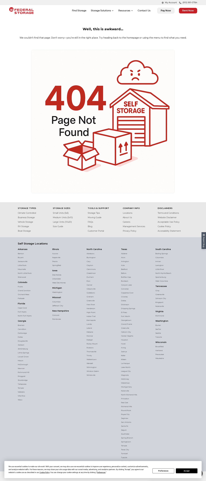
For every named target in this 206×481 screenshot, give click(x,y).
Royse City (125, 414)
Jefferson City (57, 306)
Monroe (90, 336)
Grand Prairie (126, 324)
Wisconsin (160, 342)
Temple (21, 388)
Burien (158, 325)
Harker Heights (127, 336)
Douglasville (23, 341)
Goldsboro (91, 293)
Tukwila (158, 337)
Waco (20, 400)
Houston (124, 340)
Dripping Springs (128, 308)
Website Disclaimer (167, 217)
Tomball (124, 453)
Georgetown (126, 320)
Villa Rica (21, 396)
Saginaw (124, 418)
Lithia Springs (23, 353)
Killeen (123, 359)
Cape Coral (22, 308)
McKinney (125, 379)
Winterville (91, 375)
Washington (57, 292)
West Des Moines (59, 283)
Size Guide (58, 226)
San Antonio (126, 422)
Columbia (56, 302)
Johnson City (160, 298)
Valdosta (21, 392)
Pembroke (56, 319)
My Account (171, 2)
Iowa (54, 270)
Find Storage (79, 10)
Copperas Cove (127, 293)
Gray (157, 290)
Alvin (123, 257)
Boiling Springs (161, 253)
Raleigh (90, 340)
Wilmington (92, 367)
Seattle (158, 333)
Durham (90, 277)
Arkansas (22, 249)
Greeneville (159, 294)
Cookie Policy (164, 226)
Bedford (124, 269)
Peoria (54, 261)
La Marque (125, 363)
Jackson (21, 345)
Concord (55, 315)
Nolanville (125, 391)
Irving (123, 348)
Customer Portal (96, 231)
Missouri (56, 297)
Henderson (91, 308)
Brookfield (159, 346)
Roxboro (90, 348)
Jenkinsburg (23, 349)
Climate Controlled (27, 213)
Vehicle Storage (25, 222)
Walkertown (92, 359)
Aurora (55, 253)
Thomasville (91, 351)
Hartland (159, 350)
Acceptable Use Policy (169, 222)
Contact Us (144, 10)
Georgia (22, 321)
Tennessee (161, 286)
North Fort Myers (25, 316)
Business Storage (26, 217)
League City (126, 371)
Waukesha (159, 358)
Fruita (20, 287)
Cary (89, 261)
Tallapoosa (22, 384)
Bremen (21, 325)
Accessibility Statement (169, 231)
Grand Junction (24, 290)
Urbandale (56, 279)
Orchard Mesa (23, 294)
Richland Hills (126, 406)
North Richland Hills (129, 395)
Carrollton (22, 329)
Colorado (22, 282)
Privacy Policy (129, 231)
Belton (123, 273)
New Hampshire (60, 311)
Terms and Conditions (168, 213)
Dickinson (125, 304)
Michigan (57, 288)
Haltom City (126, 332)
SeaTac (158, 329)
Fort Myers (22, 312)
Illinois (55, 249)
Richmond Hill (23, 372)
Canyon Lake (126, 285)
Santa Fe (124, 426)
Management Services (134, 226)
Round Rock (126, 410)
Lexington (159, 265)
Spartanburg (160, 277)
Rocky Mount (92, 344)
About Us (127, 217)
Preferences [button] (101, 472)
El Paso (124, 312)
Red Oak (124, 402)
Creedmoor (91, 273)
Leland (89, 328)
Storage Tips (94, 213)
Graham (90, 297)
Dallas (20, 337)
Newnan (21, 368)
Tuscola (124, 457)
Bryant (21, 257)
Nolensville (159, 306)
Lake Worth (125, 367)
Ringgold (21, 376)
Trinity (89, 355)
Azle (123, 265)
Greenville (91, 301)
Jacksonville (22, 261)
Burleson (124, 281)
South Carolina (163, 249)
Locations (127, 213)
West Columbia (161, 281)
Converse (125, 289)
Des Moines (56, 275)
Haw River (91, 304)
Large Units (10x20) (62, 222)
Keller (123, 355)
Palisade (21, 298)
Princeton (125, 399)
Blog (90, 226)
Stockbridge (22, 380)
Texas (124, 249)
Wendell (90, 363)
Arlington (125, 261)
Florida (21, 303)
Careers (126, 222)
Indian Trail (91, 316)
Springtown (126, 442)
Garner (89, 285)
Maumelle (22, 269)
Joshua (124, 351)
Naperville (56, 257)
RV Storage (23, 226)
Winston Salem (93, 371)
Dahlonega (22, 333)
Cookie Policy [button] (44, 472)
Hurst (123, 344)
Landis (89, 324)
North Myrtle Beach (163, 273)
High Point (91, 312)
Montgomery (126, 387)
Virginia (159, 311)
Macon (20, 360)
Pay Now (166, 10)
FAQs (90, 222)
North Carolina (94, 249)
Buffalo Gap (126, 277)
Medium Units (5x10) (63, 217)
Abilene (124, 253)
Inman (158, 261)
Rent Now (188, 10)
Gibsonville (91, 289)
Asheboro (90, 253)
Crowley (124, 297)
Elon (88, 281)
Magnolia (125, 375)
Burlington (91, 257)
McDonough (23, 364)
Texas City (125, 450)
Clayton (90, 265)
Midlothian (125, 383)
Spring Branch (127, 438)
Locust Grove (23, 357)
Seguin (124, 430)
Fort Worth (125, 316)
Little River (159, 269)
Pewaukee (159, 354)
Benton (21, 253)
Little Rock (22, 265)
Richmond (159, 316)
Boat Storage (24, 231)
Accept (187, 471)
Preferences (163, 471)
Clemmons (91, 269)
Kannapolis (91, 320)
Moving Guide (94, 217)
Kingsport (159, 302)
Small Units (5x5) (61, 213)
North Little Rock (25, 273)
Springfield (56, 265)
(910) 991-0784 (189, 2)
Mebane (90, 332)
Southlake (125, 434)
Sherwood (22, 277)
